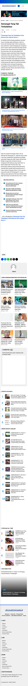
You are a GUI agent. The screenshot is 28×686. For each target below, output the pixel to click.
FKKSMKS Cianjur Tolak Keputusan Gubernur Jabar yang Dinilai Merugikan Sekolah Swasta (20, 532)
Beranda (3, 20)
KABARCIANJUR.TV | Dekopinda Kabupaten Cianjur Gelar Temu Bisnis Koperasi (18, 484)
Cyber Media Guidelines (16, 615)
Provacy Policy (19, 614)
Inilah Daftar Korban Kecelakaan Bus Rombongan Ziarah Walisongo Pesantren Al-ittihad (21, 562)
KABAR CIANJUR (12, 682)
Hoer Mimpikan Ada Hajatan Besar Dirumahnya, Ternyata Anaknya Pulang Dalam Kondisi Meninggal (20, 555)
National (4, 623)
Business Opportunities (7, 632)
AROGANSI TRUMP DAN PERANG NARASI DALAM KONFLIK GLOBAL (13, 189)
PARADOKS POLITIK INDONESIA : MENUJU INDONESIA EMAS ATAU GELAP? (20, 324)
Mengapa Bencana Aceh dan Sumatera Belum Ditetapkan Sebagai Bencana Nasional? (14, 195)
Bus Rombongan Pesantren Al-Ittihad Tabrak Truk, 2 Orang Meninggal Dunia (20, 540)
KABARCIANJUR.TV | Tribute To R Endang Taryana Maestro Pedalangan (18, 434)
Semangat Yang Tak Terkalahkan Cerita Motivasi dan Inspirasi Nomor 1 (13, 218)
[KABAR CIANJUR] (9, 7)
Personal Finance (5, 633)
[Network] (19, 6)
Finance (3, 625)
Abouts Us (7, 614)
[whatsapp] (8, 259)
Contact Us (12, 614)
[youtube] (8, 2)
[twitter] (5, 259)
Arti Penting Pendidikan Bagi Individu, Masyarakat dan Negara (20, 547)
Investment (4, 626)
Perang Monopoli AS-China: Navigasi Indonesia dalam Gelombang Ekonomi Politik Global (14, 185)
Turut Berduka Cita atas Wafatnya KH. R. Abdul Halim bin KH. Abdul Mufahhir (6, 341)
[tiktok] (10, 2)
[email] (14, 259)
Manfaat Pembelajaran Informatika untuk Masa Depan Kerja (14, 211)
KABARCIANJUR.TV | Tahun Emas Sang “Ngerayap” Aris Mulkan (17, 455)
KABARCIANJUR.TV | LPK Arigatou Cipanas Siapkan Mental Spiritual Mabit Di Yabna (18, 448)
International (4, 630)
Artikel (7, 20)
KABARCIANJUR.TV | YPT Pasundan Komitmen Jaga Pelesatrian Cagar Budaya (17, 462)
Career (24, 615)
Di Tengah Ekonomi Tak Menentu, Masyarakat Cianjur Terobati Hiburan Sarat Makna (18, 441)
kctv (4, 589)
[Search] (26, 2)
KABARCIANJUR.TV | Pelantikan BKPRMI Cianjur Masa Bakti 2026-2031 (18, 491)
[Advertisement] (14, 237)
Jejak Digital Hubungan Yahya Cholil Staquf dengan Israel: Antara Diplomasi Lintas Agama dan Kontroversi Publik (14, 200)
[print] (11, 259)
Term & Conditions (6, 615)
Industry (3, 628)
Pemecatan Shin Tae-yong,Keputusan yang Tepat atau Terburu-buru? (7, 324)
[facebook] (1, 2)
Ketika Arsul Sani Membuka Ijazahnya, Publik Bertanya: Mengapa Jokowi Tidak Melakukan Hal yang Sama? (14, 206)
